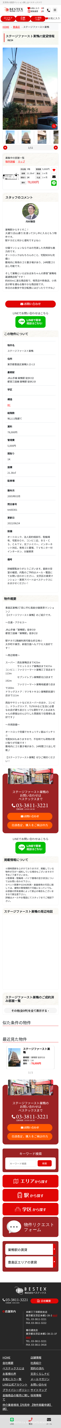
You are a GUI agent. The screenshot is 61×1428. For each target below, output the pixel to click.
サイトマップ (38, 1390)
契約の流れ (37, 1368)
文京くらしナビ (39, 1374)
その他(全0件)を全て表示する (29, 1011)
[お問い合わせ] (54, 177)
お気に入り (54, 18)
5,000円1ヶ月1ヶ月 (42, 173)
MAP (55, 1315)
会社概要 (8, 1363)
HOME (6, 27)
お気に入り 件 (37, 8)
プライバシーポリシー (16, 1390)
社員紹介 (35, 1363)
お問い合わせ (38, 1384)
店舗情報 (35, 1357)
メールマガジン (39, 1379)
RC (9, 405)
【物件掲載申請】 (41, 1405)
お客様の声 (9, 1374)
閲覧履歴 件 (37, 11)
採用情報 (35, 1395)
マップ (21, 161)
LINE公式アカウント (15, 1384)
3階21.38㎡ (28, 176)
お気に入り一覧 (12, 1379)
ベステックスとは (13, 1368)
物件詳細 (10, 161)
